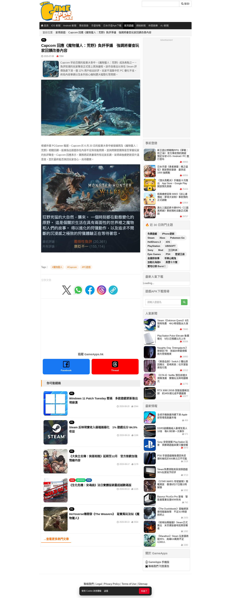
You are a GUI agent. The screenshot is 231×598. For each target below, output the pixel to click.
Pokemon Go (177, 237)
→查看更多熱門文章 (56, 539)
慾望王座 (180, 254)
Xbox (163, 237)
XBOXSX (81, 480)
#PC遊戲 (86, 267)
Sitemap (142, 584)
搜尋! (187, 3)
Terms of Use (129, 584)
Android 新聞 (69, 25)
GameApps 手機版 (158, 562)
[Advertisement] (90, 324)
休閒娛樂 (153, 25)
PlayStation (154, 246)
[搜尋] (184, 302)
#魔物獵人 (57, 267)
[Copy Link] (113, 289)
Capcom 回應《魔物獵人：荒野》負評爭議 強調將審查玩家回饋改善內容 (109, 32)
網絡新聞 (141, 25)
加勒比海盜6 (154, 262)
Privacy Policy (112, 584)
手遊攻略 (96, 25)
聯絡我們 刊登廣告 (158, 566)
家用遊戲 (129, 25)
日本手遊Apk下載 (112, 25)
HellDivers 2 (154, 242)
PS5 (89, 480)
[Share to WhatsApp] (78, 289)
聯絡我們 (89, 584)
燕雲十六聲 (171, 262)
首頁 (46, 25)
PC (43, 40)
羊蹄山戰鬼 (170, 258)
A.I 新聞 (164, 25)
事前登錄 (83, 25)
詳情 (106, 591)
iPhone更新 (168, 233)
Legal (99, 584)
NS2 (72, 480)
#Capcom (72, 267)
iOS (168, 242)
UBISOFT (170, 246)
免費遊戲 (153, 233)
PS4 (168, 254)
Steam (151, 237)
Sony (151, 250)
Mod (161, 250)
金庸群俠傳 (154, 258)
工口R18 (172, 250)
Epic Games (154, 254)
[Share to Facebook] (90, 289)
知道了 (144, 591)
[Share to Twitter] (66, 289)
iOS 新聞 (55, 25)
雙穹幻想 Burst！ (157, 266)
